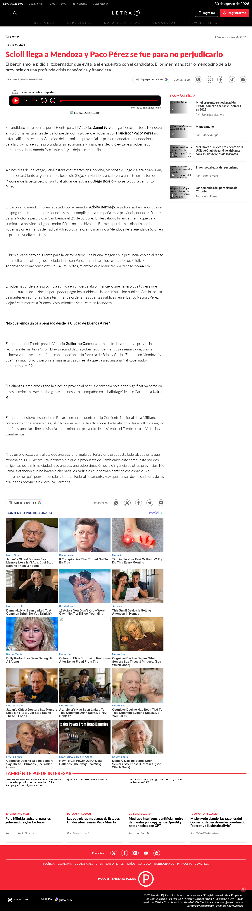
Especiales (79, 22)
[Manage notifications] (243, 889)
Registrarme (237, 13)
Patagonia (184, 863)
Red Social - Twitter (114, 853)
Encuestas (165, 22)
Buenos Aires (84, 863)
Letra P (14, 36)
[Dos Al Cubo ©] (18, 900)
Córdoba (144, 863)
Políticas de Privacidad (229, 905)
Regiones (44, 22)
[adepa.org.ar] (46, 900)
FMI (63, 3)
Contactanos (99, 853)
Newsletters (203, 22)
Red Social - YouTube (146, 853)
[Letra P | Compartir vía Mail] (243, 79)
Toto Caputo (80, 3)
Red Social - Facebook (124, 853)
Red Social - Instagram (135, 853)
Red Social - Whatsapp (156, 853)
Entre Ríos (128, 863)
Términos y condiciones (201, 905)
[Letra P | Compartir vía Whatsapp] (198, 79)
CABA (99, 863)
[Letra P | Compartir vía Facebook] (221, 79)
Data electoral (122, 22)
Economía (65, 863)
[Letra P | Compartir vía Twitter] (209, 79)
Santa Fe (112, 863)
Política (49, 863)
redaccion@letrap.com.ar (228, 902)
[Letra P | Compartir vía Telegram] (232, 79)
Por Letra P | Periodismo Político (24, 79)
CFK (52, 3)
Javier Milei (36, 3)
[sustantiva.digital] (63, 900)
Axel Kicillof (101, 3)
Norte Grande (164, 863)
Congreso (202, 863)
